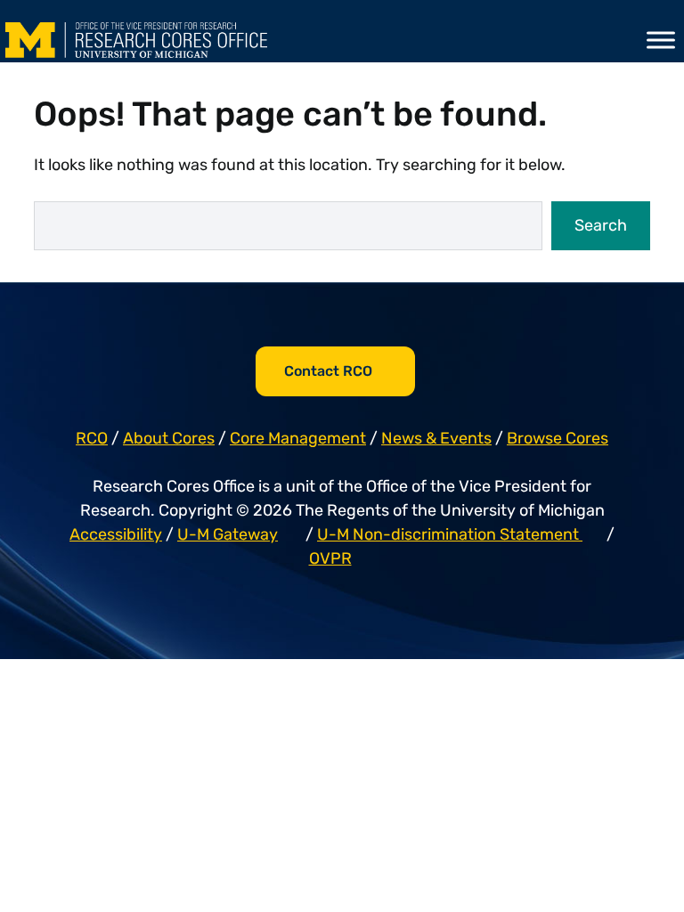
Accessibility (115, 534)
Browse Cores (557, 438)
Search (600, 225)
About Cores (169, 438)
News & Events (436, 438)
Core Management (298, 438)
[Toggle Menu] (661, 39)
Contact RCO (328, 370)
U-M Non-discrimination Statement (449, 534)
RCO (92, 438)
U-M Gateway (227, 534)
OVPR (330, 558)
